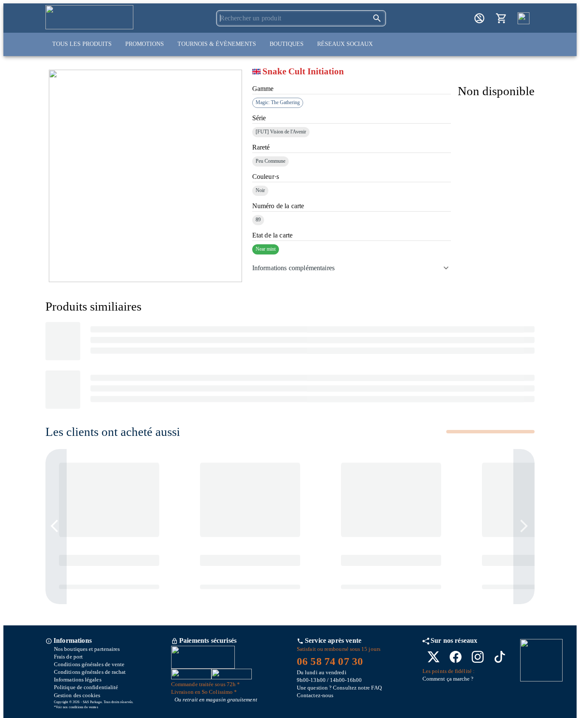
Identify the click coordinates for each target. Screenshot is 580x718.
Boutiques (287, 44)
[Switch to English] (523, 18)
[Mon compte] (479, 18)
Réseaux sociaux (345, 44)
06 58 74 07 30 (330, 661)
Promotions (144, 44)
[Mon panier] (501, 18)
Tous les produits (82, 44)
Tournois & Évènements (216, 44)
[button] (351, 268)
